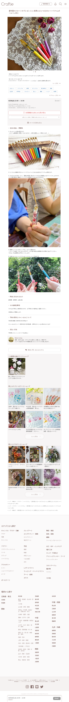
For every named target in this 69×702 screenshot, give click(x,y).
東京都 (20, 596)
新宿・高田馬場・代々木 (25, 629)
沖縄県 (54, 646)
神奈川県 (37, 612)
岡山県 (54, 605)
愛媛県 (54, 621)
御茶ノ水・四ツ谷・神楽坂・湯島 (25, 633)
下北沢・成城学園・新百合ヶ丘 (25, 621)
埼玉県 (37, 605)
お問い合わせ (42, 680)
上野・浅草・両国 (23, 640)
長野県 (37, 630)
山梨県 (37, 627)
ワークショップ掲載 (53, 680)
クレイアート (28, 530)
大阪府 (37, 658)
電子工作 (49, 549)
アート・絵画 (28, 574)
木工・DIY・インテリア (54, 546)
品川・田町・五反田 (24, 654)
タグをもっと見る (53, 95)
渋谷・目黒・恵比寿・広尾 (25, 643)
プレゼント (27, 91)
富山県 (37, 621)
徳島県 (54, 615)
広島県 (54, 608)
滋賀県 (37, 652)
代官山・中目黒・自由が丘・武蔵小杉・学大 (25, 610)
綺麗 (28, 88)
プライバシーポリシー (26, 681)
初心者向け (43, 88)
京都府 (37, 655)
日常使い (19, 91)
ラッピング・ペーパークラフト (34, 571)
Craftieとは (11, 680)
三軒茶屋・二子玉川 (24, 646)
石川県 (37, 624)
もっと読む (55, 83)
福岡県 (54, 630)
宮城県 (3, 603)
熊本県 (54, 636)
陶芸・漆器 (50, 530)
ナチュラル (20, 88)
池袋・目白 (21, 637)
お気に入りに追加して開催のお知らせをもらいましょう (40, 117)
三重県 (37, 643)
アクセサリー (5, 564)
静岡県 (37, 636)
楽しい (34, 91)
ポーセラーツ (5, 580)
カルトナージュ (51, 565)
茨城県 (37, 596)
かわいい (12, 88)
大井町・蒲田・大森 (24, 614)
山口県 (54, 612)
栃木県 (37, 599)
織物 (47, 537)
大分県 (54, 640)
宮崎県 (54, 643)
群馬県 (37, 602)
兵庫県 (37, 661)
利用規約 (16, 681)
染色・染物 (50, 534)
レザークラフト (29, 568)
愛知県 (37, 640)
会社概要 (53, 681)
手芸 (25, 546)
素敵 (41, 91)
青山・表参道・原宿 (24, 660)
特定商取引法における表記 (41, 681)
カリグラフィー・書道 (31, 534)
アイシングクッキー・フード (55, 556)
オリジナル (35, 88)
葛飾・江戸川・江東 (24, 617)
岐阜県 (37, 633)
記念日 (11, 91)
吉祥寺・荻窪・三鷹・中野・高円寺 (25, 650)
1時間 (54, 91)
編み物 (48, 568)
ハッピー (48, 91)
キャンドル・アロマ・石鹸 (10, 530)
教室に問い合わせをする (36, 350)
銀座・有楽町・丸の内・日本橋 (25, 600)
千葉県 (37, 608)
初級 (51, 88)
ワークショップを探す (21, 680)
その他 (48, 578)
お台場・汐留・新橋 (24, 607)
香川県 (54, 618)
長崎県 (54, 633)
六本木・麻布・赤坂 (24, 657)
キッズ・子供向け (52, 553)
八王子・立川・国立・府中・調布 (25, 625)
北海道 (3, 599)
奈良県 (54, 596)
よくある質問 (33, 680)
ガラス (26, 578)
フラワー (4, 546)
